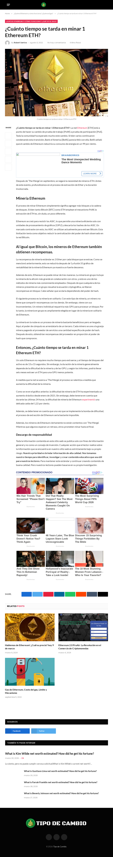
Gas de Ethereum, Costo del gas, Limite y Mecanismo (26, 691)
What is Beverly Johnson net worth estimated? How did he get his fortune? (61, 793)
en (23, 758)
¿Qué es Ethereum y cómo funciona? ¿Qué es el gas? (31, 21)
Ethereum (82, 127)
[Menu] (8, 4)
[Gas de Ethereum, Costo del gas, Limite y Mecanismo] (30, 672)
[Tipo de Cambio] (56, 4)
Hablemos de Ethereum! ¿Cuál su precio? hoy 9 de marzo (29, 647)
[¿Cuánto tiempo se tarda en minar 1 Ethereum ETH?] (56, 82)
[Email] (8, 167)
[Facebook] (8, 135)
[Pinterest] (8, 159)
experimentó (88, 399)
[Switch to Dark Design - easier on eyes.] (101, 4)
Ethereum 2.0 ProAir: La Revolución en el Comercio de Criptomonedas (79, 647)
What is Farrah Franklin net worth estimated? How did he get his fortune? (60, 782)
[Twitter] (8, 143)
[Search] (105, 4)
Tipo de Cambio (59, 846)
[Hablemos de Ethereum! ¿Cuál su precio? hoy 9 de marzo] (30, 627)
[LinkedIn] (8, 151)
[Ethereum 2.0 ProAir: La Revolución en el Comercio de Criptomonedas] (83, 627)
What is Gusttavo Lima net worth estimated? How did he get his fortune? (60, 771)
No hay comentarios (57, 42)
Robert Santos (20, 42)
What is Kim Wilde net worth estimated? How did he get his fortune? (49, 753)
